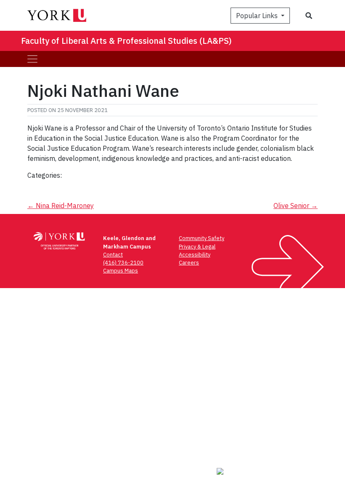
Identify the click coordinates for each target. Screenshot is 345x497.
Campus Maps (120, 270)
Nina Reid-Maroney (60, 205)
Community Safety (201, 238)
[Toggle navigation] (32, 59)
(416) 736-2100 (123, 262)
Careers (189, 262)
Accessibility (194, 254)
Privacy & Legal (197, 246)
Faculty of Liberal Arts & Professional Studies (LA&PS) (126, 40)
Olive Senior (295, 205)
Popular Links (257, 15)
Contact (113, 254)
